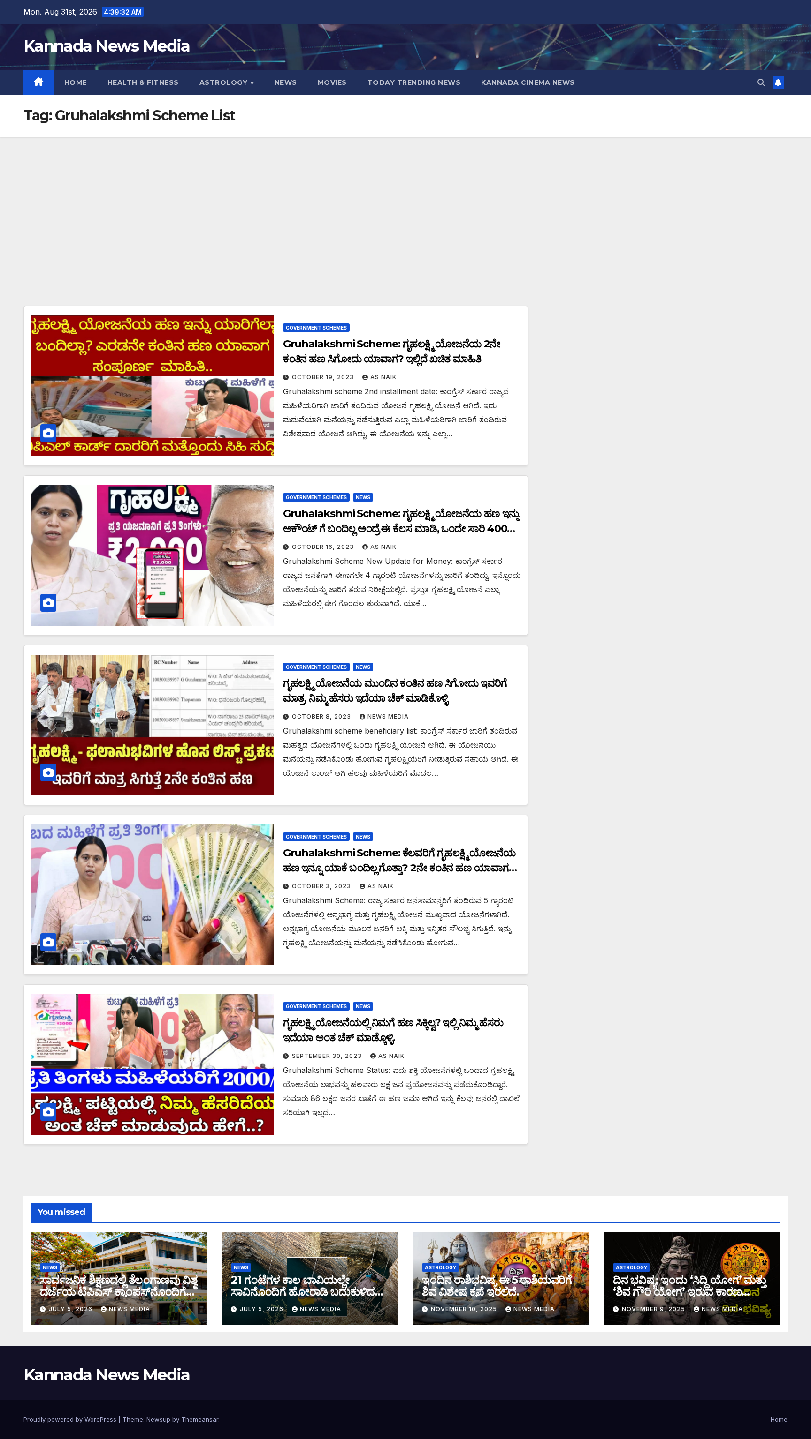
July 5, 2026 (71, 1308)
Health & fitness (143, 82)
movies (332, 82)
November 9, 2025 (654, 1308)
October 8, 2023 (322, 716)
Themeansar (199, 1419)
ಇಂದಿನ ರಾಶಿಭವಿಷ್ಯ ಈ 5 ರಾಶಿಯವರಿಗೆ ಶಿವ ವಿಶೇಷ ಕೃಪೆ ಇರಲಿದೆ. (497, 1285)
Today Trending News (414, 82)
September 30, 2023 (328, 1055)
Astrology (224, 82)
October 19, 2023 (324, 377)
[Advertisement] (405, 207)
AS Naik (383, 377)
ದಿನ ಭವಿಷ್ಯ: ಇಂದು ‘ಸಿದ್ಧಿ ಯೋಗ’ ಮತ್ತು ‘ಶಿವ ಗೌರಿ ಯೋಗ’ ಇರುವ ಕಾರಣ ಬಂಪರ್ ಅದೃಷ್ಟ (689, 1291)
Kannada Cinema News (528, 82)
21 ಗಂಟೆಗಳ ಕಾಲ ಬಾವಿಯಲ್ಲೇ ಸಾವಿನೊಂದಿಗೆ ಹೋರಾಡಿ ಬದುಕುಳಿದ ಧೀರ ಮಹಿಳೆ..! (303, 1291)
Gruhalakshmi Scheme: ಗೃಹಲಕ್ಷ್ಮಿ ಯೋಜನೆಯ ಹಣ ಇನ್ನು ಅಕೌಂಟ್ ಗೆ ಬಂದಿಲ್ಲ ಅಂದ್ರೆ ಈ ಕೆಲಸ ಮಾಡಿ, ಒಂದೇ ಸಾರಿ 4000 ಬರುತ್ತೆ (401, 528)
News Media (388, 716)
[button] (761, 82)
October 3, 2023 (322, 886)
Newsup (158, 1419)
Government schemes (316, 327)
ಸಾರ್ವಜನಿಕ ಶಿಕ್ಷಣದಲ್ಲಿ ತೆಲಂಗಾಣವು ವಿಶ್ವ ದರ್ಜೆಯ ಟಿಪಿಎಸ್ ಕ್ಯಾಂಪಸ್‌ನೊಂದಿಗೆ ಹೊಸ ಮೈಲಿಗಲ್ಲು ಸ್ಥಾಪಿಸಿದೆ (119, 1291)
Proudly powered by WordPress (70, 1419)
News (286, 82)
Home (75, 82)
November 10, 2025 (465, 1308)
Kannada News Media (106, 46)
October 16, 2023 (324, 546)
